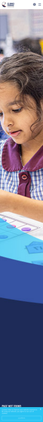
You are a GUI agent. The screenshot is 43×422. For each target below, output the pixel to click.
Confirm (21, 418)
